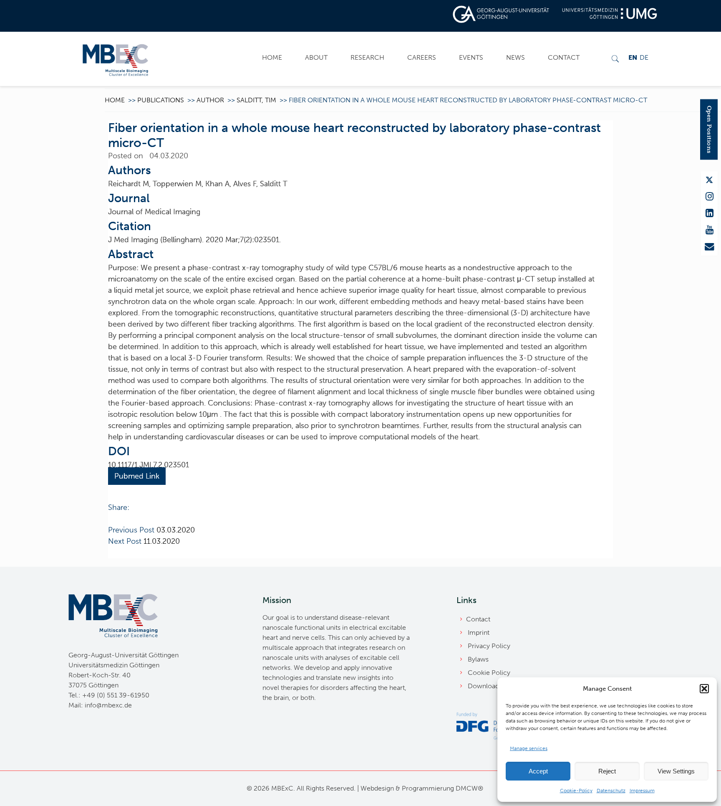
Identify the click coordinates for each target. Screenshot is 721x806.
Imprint (478, 632)
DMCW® (469, 788)
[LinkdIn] (709, 213)
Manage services (528, 748)
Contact (564, 57)
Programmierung (428, 788)
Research (367, 57)
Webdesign (377, 788)
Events (471, 57)
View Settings (676, 771)
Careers (421, 57)
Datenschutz (611, 790)
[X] (709, 180)
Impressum (642, 790)
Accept (538, 771)
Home (272, 57)
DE (644, 57)
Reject (607, 771)
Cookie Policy (489, 673)
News (515, 57)
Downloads (485, 686)
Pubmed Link (136, 476)
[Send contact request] (709, 247)
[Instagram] (709, 196)
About (316, 57)
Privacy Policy (489, 646)
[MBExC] (115, 59)
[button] (704, 688)
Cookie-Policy (576, 790)
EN (632, 57)
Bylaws (478, 659)
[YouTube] (709, 230)
